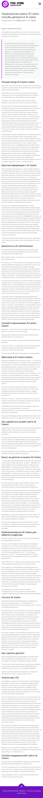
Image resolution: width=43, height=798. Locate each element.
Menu (39, 4)
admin (33, 20)
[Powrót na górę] (21, 786)
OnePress (30, 791)
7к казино (27, 216)
